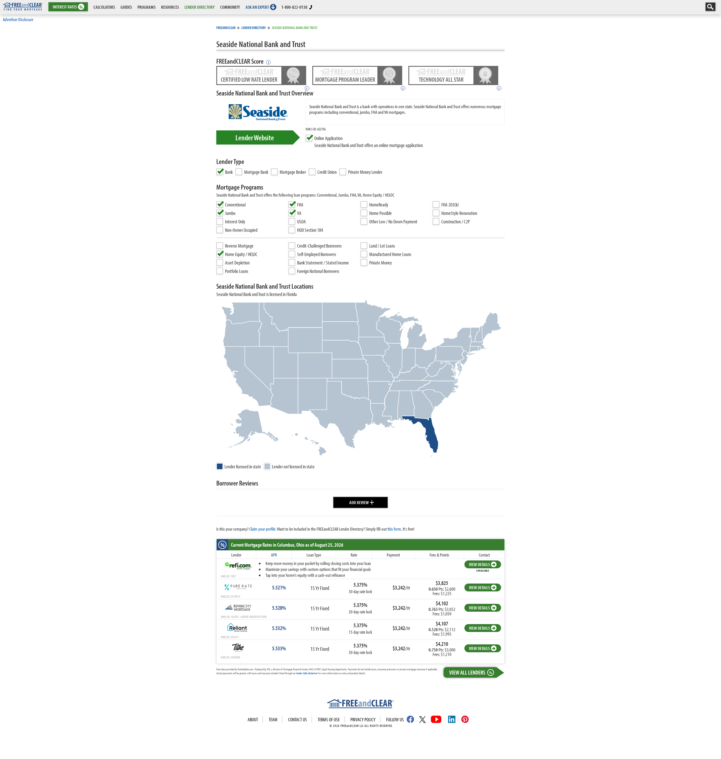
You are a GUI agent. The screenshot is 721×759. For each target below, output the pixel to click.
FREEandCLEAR (225, 27)
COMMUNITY (230, 7)
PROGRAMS (146, 7)
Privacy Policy (362, 719)
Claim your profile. (262, 529)
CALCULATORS (104, 7)
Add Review (361, 501)
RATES (68, 7)
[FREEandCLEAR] (360, 704)
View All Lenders (470, 672)
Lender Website (254, 137)
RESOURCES (170, 7)
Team (273, 719)
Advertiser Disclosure (18, 19)
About (253, 719)
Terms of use (329, 719)
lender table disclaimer (307, 673)
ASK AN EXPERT (257, 7)
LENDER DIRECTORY (199, 7)
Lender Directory (253, 27)
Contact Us (297, 719)
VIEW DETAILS (479, 564)
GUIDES (126, 7)
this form (394, 529)
